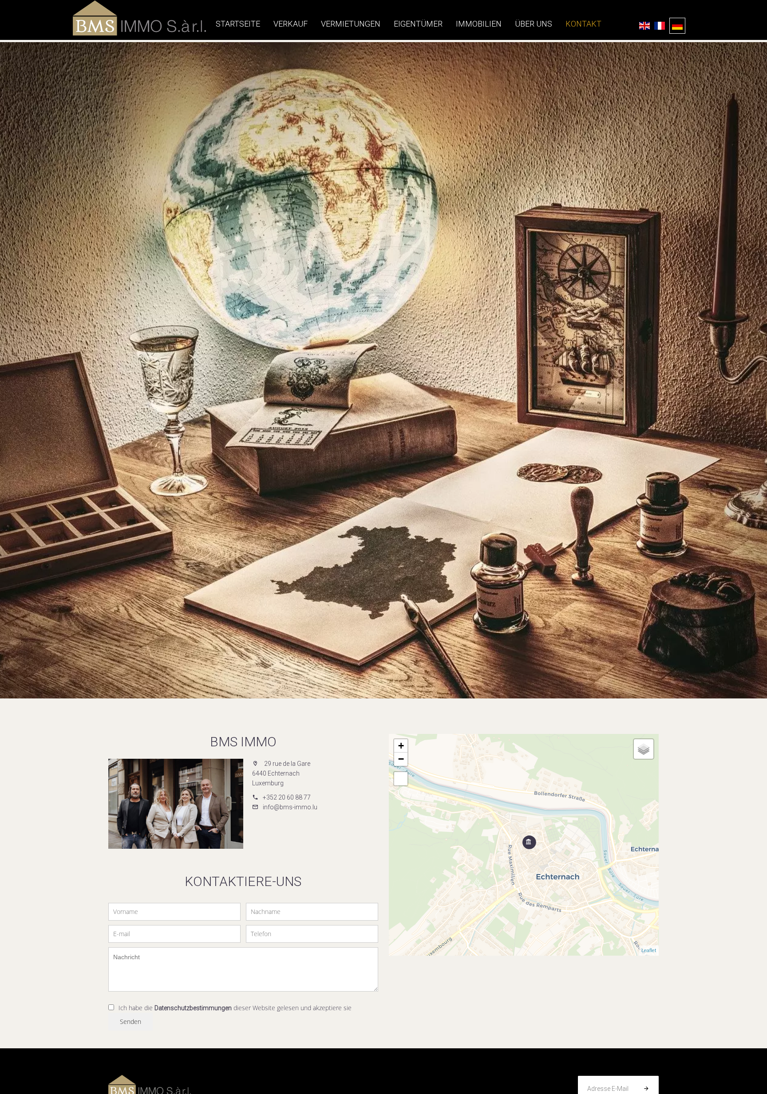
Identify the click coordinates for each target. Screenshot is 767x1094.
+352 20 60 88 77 (287, 797)
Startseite (139, 17)
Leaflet (648, 950)
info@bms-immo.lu (290, 807)
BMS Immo (243, 741)
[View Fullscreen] (400, 778)
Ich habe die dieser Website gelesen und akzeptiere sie (235, 1008)
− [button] (401, 759)
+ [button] (401, 745)
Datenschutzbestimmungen (193, 1008)
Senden (130, 1021)
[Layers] (643, 749)
